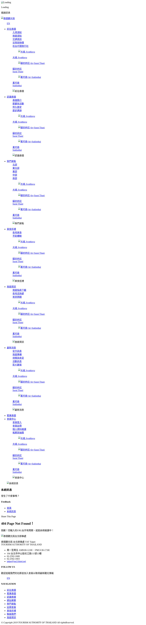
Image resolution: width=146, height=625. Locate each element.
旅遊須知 (17, 36)
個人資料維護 (19, 429)
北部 (15, 164)
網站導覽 (11, 600)
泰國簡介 (17, 100)
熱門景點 (11, 604)
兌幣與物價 (18, 42)
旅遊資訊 (11, 617)
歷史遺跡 (17, 110)
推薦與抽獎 (18, 432)
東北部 (16, 168)
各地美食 (17, 232)
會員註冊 (17, 426)
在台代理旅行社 (21, 46)
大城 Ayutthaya (20, 57)
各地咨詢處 (18, 293)
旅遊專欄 (17, 354)
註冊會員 (11, 607)
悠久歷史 (17, 107)
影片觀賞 (17, 365)
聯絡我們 (11, 614)
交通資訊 (17, 39)
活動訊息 (17, 361)
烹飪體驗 (17, 236)
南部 (15, 178)
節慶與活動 (18, 103)
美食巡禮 (11, 610)
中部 (15, 175)
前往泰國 (11, 590)
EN (8, 23)
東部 (15, 171)
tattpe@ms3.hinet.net (16, 561)
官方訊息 (17, 351)
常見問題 (17, 297)
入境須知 (17, 32)
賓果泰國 (11, 593)
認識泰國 (11, 597)
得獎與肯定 (18, 358)
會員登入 (17, 422)
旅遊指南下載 (19, 290)
